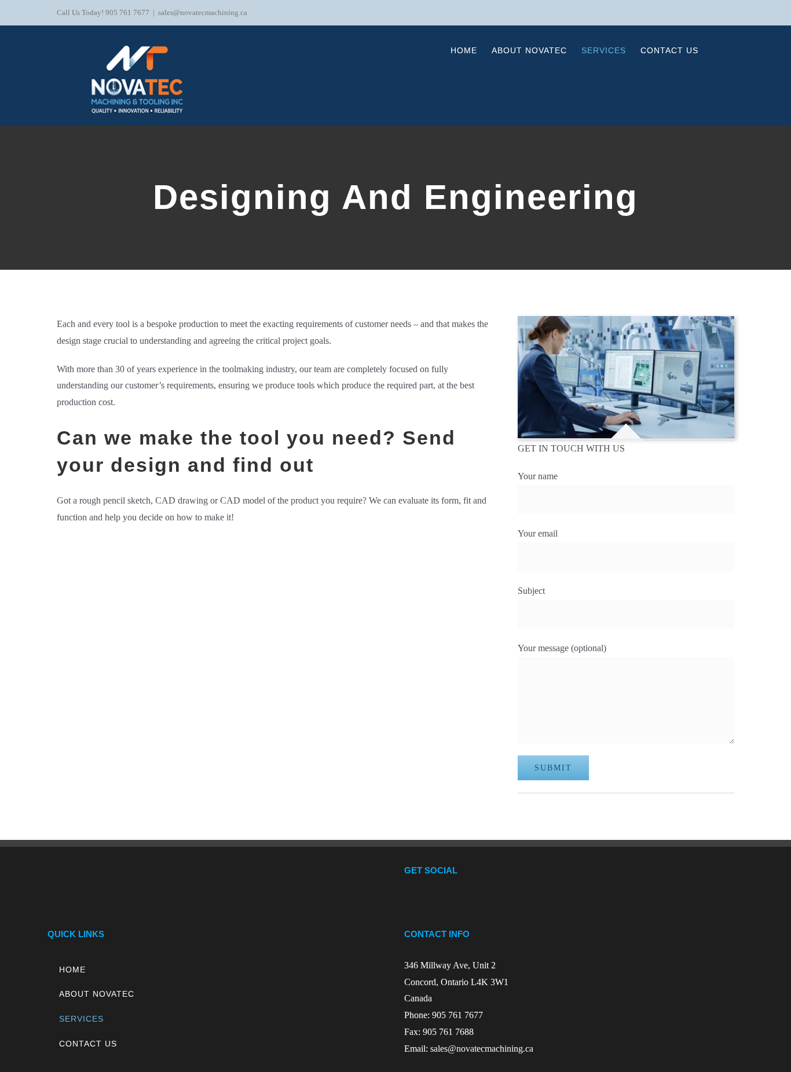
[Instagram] (589, 901)
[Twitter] (573, 901)
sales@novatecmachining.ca (202, 12)
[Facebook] (558, 901)
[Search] (716, 50)
